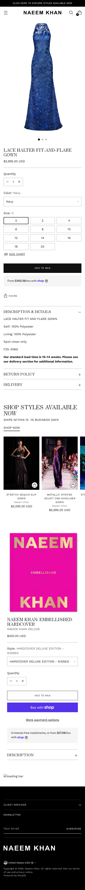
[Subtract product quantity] (19, 182)
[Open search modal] (71, 13)
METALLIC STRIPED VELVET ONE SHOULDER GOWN (60, 498)
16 (69, 238)
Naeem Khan (32, 868)
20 (42, 246)
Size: (8, 213)
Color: (12, 193)
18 (16, 246)
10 (69, 229)
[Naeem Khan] (42, 12)
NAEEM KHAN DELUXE (23, 629)
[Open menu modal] (6, 13)
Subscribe (73, 828)
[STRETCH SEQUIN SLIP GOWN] (21, 463)
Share (13, 296)
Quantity (10, 174)
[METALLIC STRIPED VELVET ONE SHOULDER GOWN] (59, 463)
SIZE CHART (17, 254)
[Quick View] (34, 485)
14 (42, 238)
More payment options (42, 720)
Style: (35, 651)
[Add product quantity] (7, 182)
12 (16, 238)
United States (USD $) (20, 862)
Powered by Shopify (15, 875)
